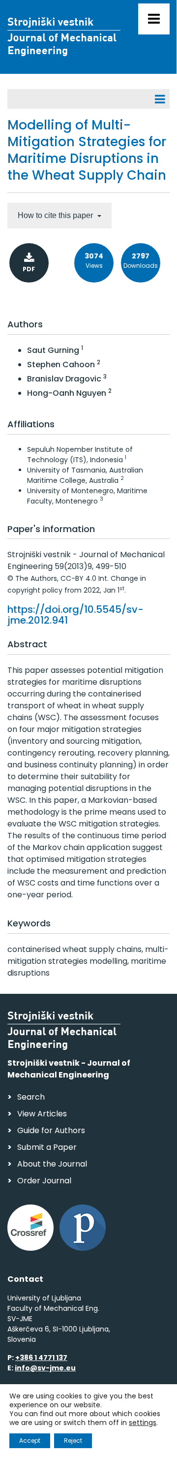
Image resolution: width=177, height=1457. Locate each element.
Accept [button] (29, 1440)
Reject (73, 1440)
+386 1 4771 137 (41, 1357)
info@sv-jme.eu (45, 1368)
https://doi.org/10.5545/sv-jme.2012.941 (75, 614)
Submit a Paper (47, 1147)
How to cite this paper (56, 215)
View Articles (42, 1113)
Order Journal (44, 1180)
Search (31, 1097)
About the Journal (52, 1164)
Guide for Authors (51, 1130)
